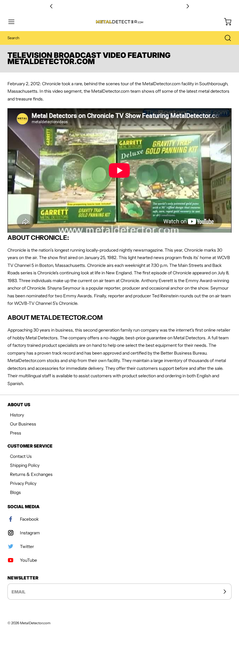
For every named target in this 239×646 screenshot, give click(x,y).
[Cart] (225, 22)
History (17, 415)
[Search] (225, 38)
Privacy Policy (23, 483)
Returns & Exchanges (31, 474)
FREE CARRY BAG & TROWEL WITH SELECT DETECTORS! (119, 6)
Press (15, 433)
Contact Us (21, 456)
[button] (14, 22)
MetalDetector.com (35, 623)
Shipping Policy (25, 465)
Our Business (23, 424)
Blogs (15, 492)
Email (19, 591)
